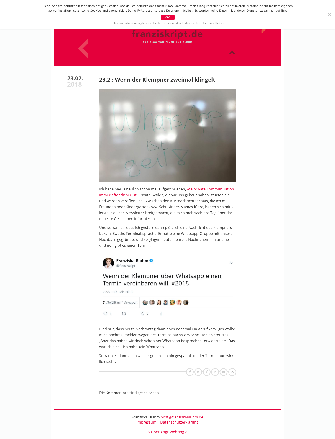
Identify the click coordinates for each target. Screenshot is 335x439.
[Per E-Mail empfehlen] (224, 372)
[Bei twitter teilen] (199, 372)
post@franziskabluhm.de (182, 417)
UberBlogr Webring (167, 431)
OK (167, 17)
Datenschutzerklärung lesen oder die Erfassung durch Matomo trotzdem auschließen (168, 23)
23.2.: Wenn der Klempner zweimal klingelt (157, 79)
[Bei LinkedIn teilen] (216, 372)
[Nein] (329, 14)
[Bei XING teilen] (207, 372)
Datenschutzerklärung (179, 422)
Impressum (146, 422)
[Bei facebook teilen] (190, 372)
